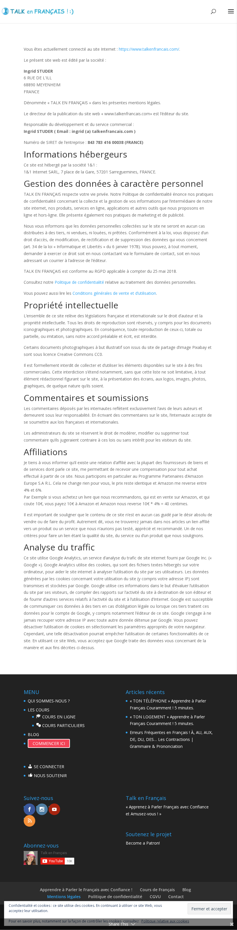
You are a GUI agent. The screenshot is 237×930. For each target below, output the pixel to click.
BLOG (33, 734)
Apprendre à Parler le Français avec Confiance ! (86, 889)
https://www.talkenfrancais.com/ (149, 49)
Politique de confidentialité (79, 282)
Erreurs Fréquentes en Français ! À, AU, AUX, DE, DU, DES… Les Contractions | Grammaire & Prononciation (171, 739)
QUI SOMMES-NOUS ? (49, 701)
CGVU (155, 896)
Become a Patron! (143, 843)
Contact (176, 896)
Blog (186, 889)
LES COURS (38, 710)
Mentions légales (64, 896)
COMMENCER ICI (49, 743)
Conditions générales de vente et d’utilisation (114, 293)
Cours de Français (157, 889)
